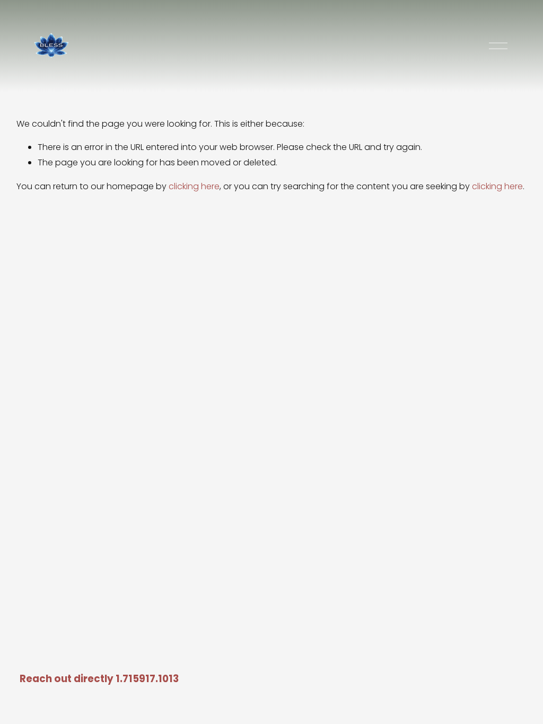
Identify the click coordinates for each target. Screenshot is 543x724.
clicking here (194, 186)
